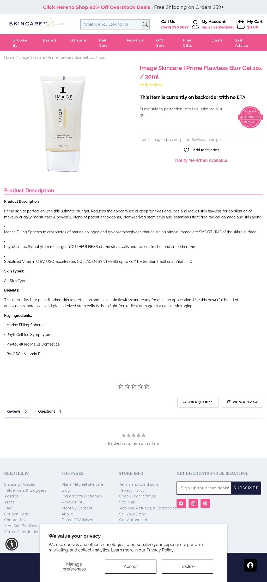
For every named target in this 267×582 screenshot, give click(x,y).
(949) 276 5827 (175, 27)
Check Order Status (137, 496)
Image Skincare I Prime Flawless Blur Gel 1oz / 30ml (63, 57)
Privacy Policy (131, 490)
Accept (131, 566)
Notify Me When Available (201, 160)
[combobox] (115, 24)
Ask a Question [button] (200, 402)
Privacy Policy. (160, 550)
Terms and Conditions (139, 484)
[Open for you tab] (250, 565)
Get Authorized (133, 520)
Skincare (78, 40)
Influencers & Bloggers (25, 490)
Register (226, 27)
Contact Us (14, 520)
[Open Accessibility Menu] (11, 544)
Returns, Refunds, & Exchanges (148, 508)
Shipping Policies (19, 484)
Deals (216, 40)
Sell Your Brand (132, 514)
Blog (66, 490)
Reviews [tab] (14, 411)
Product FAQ (74, 502)
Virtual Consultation (22, 532)
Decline (187, 566)
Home (9, 57)
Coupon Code (16, 514)
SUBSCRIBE (246, 488)
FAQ (8, 508)
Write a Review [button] (245, 402)
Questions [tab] (46, 411)
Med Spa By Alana (20, 526)
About (67, 514)
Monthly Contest (77, 508)
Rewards (135, 40)
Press (9, 502)
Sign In (208, 27)
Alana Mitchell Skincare (82, 484)
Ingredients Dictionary (82, 496)
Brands (50, 40)
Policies (11, 496)
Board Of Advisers (78, 520)
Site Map (127, 502)
